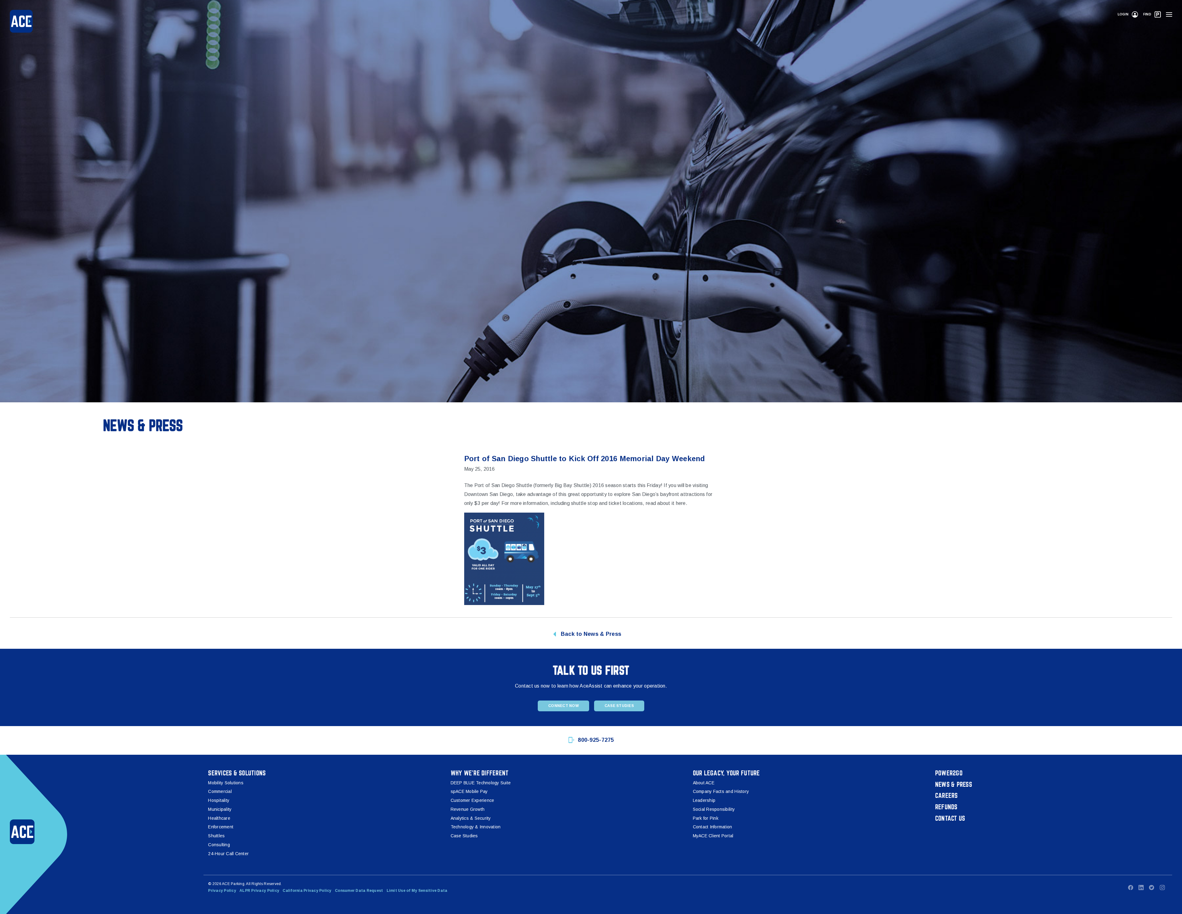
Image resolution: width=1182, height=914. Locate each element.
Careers (946, 795)
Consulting (219, 844)
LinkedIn (1141, 887)
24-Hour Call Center (228, 853)
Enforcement (220, 826)
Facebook (1130, 887)
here (681, 503)
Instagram (1162, 887)
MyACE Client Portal (713, 835)
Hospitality (218, 800)
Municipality (219, 809)
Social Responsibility (714, 809)
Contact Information (712, 826)
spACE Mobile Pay (469, 791)
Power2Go (949, 773)
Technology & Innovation (476, 826)
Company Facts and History (721, 791)
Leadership (704, 800)
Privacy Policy (222, 890)
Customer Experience (472, 800)
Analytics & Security (471, 818)
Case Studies (619, 706)
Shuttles (216, 835)
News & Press (953, 784)
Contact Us (950, 818)
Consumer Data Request (359, 890)
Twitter (1151, 887)
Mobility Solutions (225, 782)
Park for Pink (705, 818)
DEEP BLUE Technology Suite (481, 782)
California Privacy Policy (307, 890)
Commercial (220, 791)
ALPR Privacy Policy (259, 890)
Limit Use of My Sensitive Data (417, 890)
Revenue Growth (468, 809)
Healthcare (219, 818)
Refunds (946, 806)
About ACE (703, 782)
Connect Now (563, 706)
